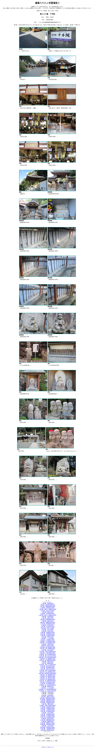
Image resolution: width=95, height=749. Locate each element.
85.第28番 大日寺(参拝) (47, 725)
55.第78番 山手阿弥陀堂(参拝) (47, 682)
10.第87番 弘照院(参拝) (47, 616)
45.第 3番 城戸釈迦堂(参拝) (47, 667)
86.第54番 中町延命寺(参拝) (47, 727)
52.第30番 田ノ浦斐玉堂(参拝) (47, 677)
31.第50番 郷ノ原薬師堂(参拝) (47, 647)
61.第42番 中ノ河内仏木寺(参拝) (47, 690)
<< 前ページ (44, 747)
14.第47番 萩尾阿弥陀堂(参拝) (47, 622)
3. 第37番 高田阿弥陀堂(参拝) (47, 606)
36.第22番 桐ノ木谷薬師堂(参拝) (47, 654)
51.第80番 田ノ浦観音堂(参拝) (47, 676)
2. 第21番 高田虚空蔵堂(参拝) (47, 604)
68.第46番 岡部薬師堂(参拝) (47, 701)
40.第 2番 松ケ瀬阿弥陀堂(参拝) (47, 660)
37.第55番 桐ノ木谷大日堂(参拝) (47, 655)
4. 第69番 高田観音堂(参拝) (47, 607)
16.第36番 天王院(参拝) (47, 625)
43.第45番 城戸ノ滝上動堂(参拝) (47, 664)
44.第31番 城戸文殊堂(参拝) (47, 666)
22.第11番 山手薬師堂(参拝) (47, 634)
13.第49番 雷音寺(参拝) (47, 620)
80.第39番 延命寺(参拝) (47, 718)
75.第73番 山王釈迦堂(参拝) (47, 711)
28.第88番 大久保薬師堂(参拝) (47, 642)
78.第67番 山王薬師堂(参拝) (47, 715)
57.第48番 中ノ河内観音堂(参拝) (47, 685)
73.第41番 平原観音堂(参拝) (47, 708)
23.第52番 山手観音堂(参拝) (47, 635)
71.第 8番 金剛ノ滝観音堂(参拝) (47, 705)
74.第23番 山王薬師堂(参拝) (47, 709)
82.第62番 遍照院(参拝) (47, 721)
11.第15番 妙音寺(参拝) (47, 618)
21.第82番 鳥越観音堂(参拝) (47, 632)
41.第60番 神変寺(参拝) (47, 661)
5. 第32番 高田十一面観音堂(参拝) (47, 609)
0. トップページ (47, 602)
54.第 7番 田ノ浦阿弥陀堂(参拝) (47, 680)
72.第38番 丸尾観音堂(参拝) (47, 706)
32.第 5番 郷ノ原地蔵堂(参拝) (47, 648)
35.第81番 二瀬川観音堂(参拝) (47, 653)
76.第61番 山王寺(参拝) (47, 712)
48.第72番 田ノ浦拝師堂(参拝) (47, 671)
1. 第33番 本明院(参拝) (47, 603)
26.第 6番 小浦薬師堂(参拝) (47, 639)
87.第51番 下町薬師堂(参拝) (47, 728)
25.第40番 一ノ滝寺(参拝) (47, 638)
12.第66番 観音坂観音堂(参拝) (47, 619)
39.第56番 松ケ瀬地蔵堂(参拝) (47, 658)
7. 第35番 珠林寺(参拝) (47, 612)
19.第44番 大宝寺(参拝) (47, 629)
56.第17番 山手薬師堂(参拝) (47, 683)
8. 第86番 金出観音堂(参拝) (47, 613)
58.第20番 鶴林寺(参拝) (47, 686)
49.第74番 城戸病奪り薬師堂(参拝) (47, 673)
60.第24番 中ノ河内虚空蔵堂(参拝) (47, 689)
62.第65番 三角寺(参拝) (47, 692)
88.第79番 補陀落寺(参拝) (47, 730)
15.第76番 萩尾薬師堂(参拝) (47, 623)
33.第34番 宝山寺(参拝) (47, 650)
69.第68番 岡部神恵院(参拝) (47, 702)
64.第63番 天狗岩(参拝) (47, 695)
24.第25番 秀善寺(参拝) (47, 637)
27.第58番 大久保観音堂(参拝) (47, 641)
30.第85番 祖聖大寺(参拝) (47, 645)
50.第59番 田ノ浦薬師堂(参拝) (47, 674)
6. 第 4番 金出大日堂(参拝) (47, 610)
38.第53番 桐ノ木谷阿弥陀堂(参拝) (47, 657)
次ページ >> (51, 747)
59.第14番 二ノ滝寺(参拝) (47, 688)
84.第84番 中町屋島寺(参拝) (47, 724)
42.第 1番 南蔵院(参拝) (47, 663)
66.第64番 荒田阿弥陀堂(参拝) (47, 698)
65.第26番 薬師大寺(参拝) (47, 696)
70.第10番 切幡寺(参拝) (47, 704)
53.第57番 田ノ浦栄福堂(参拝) (47, 679)
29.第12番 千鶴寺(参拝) (47, 644)
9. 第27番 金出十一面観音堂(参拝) (47, 615)
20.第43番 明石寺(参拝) (47, 631)
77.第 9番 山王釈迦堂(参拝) (47, 714)
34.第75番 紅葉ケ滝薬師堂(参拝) (47, 651)
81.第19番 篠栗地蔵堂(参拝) (47, 720)
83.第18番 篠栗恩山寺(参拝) (47, 722)
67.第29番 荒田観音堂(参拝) (47, 699)
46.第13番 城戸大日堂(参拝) (47, 669)
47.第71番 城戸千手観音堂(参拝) (47, 670)
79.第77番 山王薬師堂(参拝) (47, 717)
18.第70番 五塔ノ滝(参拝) (47, 628)
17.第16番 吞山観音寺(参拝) (47, 626)
